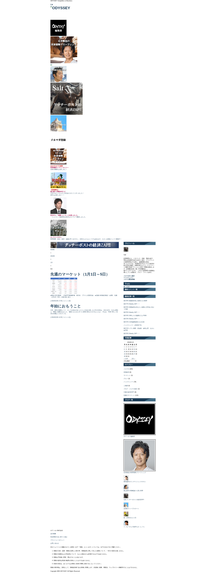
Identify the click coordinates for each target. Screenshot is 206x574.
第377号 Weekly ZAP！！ (132, 304)
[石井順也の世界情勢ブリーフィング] (140, 470)
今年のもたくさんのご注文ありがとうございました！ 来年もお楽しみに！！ (67, 192)
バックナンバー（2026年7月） (133, 325)
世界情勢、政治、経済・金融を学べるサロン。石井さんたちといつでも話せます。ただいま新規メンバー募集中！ (86, 238)
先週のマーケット (129, 395)
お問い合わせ (54, 543)
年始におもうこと (65, 306)
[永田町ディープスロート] (126, 507)
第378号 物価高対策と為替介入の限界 (135, 301)
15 (124, 351)
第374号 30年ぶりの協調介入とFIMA (135, 315)
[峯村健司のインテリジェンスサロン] (126, 480)
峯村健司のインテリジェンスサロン (135, 481)
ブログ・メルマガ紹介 (131, 389)
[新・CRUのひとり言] (126, 516)
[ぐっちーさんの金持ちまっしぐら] (126, 525)
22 (124, 354)
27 (134, 354)
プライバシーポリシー (57, 540)
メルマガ (126, 369)
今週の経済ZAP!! (129, 392)
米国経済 (126, 372)
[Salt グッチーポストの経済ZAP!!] (126, 498)
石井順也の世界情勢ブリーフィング (135, 472)
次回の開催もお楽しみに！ (59, 167)
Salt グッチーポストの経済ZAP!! (134, 499)
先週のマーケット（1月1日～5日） (80, 274)
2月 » (133, 358)
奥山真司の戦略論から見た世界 (133, 490)
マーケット (127, 375)
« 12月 (126, 358)
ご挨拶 (126, 385)
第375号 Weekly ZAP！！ (132, 312)
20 (134, 351)
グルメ (126, 378)
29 (124, 356)
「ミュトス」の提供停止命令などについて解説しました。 (68, 216)
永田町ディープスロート (131, 508)
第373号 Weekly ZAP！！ (132, 319)
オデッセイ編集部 (129, 436)
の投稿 (127, 287)
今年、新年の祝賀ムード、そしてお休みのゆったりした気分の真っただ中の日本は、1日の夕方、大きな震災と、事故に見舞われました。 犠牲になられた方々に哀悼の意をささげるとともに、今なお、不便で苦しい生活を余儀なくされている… (84, 311)
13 (134, 349)
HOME (52, 249)
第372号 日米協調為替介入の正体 (134, 322)
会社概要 (53, 533)
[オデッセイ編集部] (140, 434)
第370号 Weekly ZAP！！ (132, 333)
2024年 (52, 256)
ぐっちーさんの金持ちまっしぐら (134, 527)
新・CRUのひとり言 (130, 518)
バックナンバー (128, 382)
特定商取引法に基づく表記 (58, 537)
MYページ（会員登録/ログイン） (146, 3)
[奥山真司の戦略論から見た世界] (126, 489)
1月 (51, 262)
